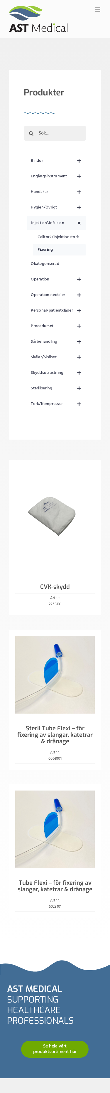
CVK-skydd (55, 587)
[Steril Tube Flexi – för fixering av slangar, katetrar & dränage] (54, 639)
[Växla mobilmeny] (98, 9)
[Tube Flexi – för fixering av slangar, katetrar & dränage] (54, 794)
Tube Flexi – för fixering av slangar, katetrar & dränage (55, 886)
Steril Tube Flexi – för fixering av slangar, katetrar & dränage (55, 734)
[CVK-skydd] (54, 470)
